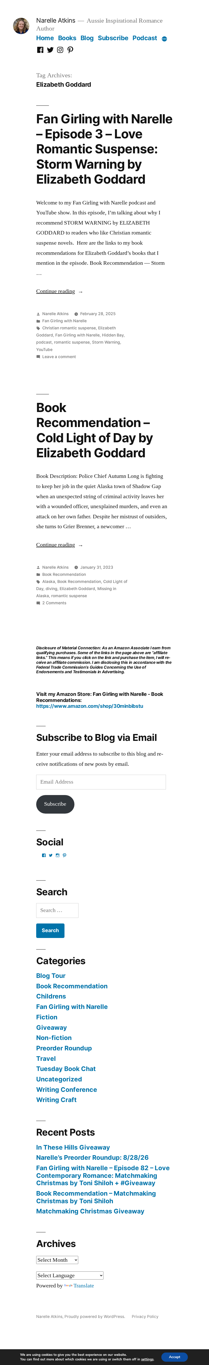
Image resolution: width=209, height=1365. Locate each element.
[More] (164, 39)
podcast (44, 342)
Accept (174, 1357)
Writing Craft (56, 1100)
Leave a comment (59, 356)
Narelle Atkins (55, 20)
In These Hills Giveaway (73, 1147)
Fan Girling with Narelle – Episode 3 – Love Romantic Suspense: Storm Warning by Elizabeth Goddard (104, 149)
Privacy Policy (145, 1316)
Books (67, 38)
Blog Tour (51, 975)
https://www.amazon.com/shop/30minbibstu (89, 706)
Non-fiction (54, 1037)
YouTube (44, 349)
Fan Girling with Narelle (64, 320)
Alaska (48, 581)
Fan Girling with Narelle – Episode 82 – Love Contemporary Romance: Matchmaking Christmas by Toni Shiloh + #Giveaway (103, 1175)
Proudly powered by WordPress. (95, 1316)
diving (51, 588)
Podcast (145, 38)
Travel (46, 1058)
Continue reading (59, 291)
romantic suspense (72, 342)
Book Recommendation (64, 574)
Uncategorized (59, 1079)
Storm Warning (106, 342)
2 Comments (54, 602)
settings (147, 1359)
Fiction (46, 1017)
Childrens (51, 996)
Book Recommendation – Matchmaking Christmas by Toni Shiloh (96, 1197)
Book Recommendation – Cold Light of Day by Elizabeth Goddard (94, 430)
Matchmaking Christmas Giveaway (90, 1211)
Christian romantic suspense (69, 328)
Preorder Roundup (64, 1048)
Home (45, 38)
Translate (83, 1285)
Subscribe (113, 38)
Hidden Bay (113, 335)
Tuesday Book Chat (66, 1069)
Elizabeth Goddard (77, 588)
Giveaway (51, 1027)
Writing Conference (66, 1089)
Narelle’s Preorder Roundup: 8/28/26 (92, 1157)
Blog (87, 38)
